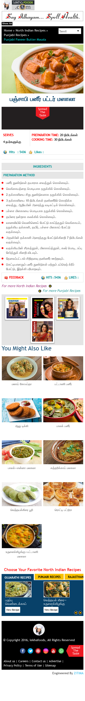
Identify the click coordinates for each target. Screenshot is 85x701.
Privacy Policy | (14, 665)
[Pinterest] (38, 651)
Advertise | (56, 661)
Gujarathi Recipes (18, 577)
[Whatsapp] (61, 651)
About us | (10, 661)
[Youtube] (53, 651)
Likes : (74, 277)
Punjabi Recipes (16, 35)
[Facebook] (22, 651)
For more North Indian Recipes (25, 285)
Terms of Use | (34, 665)
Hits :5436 (54, 277)
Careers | (24, 661)
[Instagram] (46, 651)
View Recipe (12, 610)
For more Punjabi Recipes (60, 290)
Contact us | (40, 661)
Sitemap (50, 665)
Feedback (16, 277)
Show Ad (7, 23)
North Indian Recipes (31, 30)
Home (8, 30)
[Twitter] (30, 651)
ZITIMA (78, 673)
